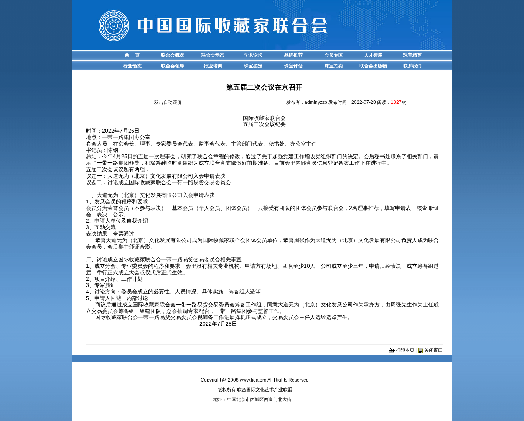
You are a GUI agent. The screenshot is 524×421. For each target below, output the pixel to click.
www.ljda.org (253, 380)
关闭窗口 (433, 350)
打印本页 (405, 350)
